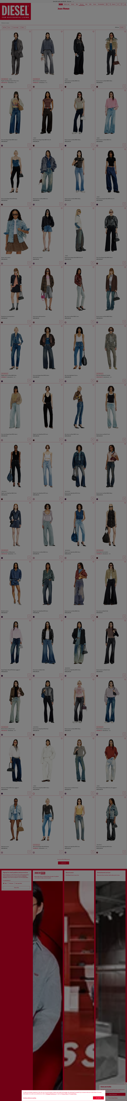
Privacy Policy (65, 1093)
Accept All (98, 1097)
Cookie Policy (73, 1093)
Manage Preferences (51, 1093)
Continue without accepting (29, 1097)
